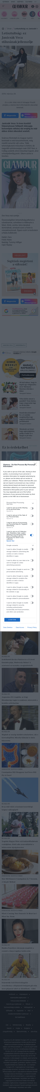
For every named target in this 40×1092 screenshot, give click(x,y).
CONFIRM (12, 619)
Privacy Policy (32, 627)
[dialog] (20, 546)
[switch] (31, 508)
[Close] (36, 465)
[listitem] (20, 503)
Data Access (20, 627)
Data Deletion (7, 627)
